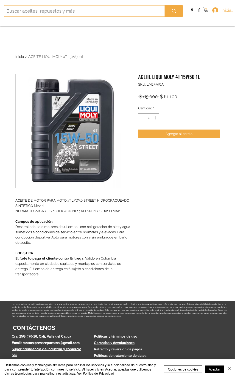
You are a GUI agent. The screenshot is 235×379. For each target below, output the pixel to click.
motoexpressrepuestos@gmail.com (51, 343)
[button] (206, 10)
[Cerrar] (229, 369)
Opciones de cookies (183, 369)
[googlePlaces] (192, 10)
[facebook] (199, 10)
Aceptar (214, 369)
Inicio (19, 56)
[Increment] (156, 118)
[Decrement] (142, 118)
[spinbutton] (149, 118)
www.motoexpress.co (69, 304)
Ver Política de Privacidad (95, 373)
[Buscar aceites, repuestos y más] (174, 10)
